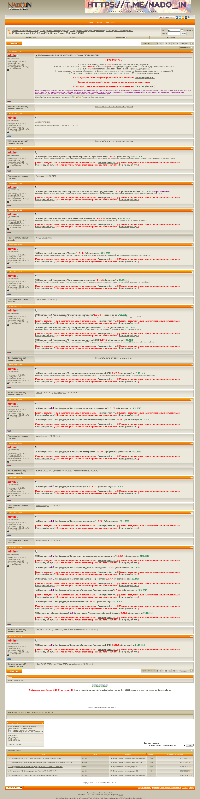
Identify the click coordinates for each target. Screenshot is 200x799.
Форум (99, 22)
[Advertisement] (100, 697)
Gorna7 (39, 392)
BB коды (11, 735)
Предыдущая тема (93, 707)
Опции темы (185, 47)
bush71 (39, 471)
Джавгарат (40, 176)
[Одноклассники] (183, 17)
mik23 (38, 238)
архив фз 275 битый (15, 680)
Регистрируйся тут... (144, 77)
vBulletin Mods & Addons (102, 798)
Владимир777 (60, 392)
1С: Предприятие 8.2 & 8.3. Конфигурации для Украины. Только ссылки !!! (35, 758)
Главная (90, 22)
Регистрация (110, 22)
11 (166, 43)
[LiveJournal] (189, 17)
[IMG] (10, 739)
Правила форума (14, 744)
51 (170, 43)
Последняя (184, 43)
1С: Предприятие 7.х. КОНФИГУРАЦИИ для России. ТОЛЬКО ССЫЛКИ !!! (35, 767)
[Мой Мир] (186, 17)
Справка (73, 37)
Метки (9, 677)
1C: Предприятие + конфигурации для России (87, 31)
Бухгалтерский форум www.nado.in (25, 31)
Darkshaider (41, 299)
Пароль (164, 33)
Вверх (191, 788)
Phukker (57, 471)
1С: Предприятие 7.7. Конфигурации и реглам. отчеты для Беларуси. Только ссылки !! (40, 762)
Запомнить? (188, 31)
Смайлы (11, 737)
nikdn (38, 664)
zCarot (121, 794)
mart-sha (57, 629)
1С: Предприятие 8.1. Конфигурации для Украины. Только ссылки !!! (33, 775)
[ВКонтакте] (176, 17)
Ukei (55, 664)
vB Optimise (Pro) (85, 798)
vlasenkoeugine (42, 436)
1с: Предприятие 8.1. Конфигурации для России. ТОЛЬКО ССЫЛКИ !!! (34, 771)
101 (173, 43)
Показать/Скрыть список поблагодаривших (114, 106)
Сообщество (120, 37)
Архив (185, 788)
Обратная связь (144, 788)
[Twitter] (180, 17)
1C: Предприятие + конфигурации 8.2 (119, 31)
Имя (163, 30)
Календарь (171, 37)
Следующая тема (107, 707)
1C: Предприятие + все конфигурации (54, 31)
